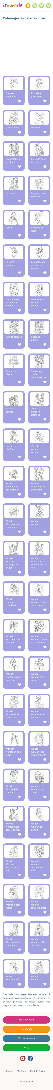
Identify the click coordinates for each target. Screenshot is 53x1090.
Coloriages (26, 1028)
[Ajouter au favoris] (13, 101)
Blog (26, 1047)
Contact (9, 1071)
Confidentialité (37, 1071)
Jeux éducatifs (26, 1019)
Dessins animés (26, 1038)
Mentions (21, 1071)
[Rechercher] (35, 6)
